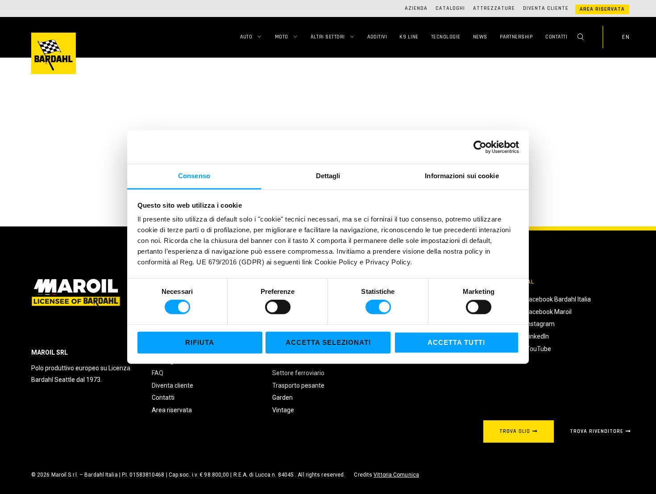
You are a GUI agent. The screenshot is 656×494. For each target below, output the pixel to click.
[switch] (278, 307)
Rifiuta (199, 342)
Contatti (556, 36)
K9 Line (409, 36)
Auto (246, 36)
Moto (281, 36)
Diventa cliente (546, 8)
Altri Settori (328, 36)
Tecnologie (446, 36)
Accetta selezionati (328, 342)
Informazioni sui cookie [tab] (461, 176)
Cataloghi (450, 8)
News (480, 36)
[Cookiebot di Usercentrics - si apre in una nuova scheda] (480, 147)
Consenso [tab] (194, 176)
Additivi (377, 36)
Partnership (516, 36)
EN (625, 37)
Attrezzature (494, 8)
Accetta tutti (456, 342)
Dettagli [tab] (328, 176)
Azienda (416, 8)
